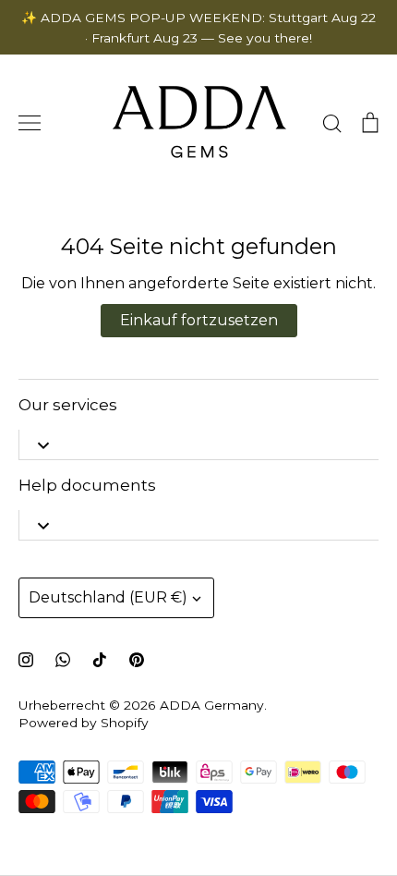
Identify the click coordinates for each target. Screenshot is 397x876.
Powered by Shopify (83, 722)
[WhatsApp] (62, 659)
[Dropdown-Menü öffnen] (42, 444)
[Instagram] (25, 659)
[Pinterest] (136, 659)
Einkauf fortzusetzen (199, 320)
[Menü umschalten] (29, 122)
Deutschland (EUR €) (108, 597)
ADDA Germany (212, 705)
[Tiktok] (99, 659)
